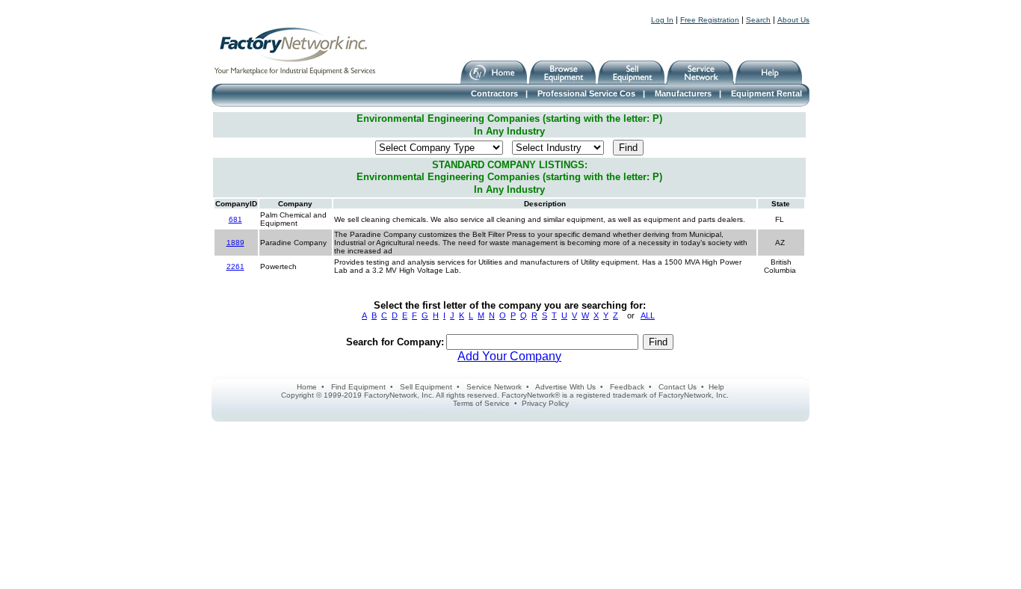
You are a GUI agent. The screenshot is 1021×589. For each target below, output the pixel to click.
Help (716, 387)
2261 (235, 266)
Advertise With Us (565, 387)
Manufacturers (683, 93)
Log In (662, 20)
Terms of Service (481, 403)
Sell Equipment (426, 387)
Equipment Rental (766, 93)
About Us (793, 20)
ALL (648, 315)
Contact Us (677, 387)
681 (235, 219)
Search (758, 20)
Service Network (494, 387)
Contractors (494, 93)
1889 (235, 242)
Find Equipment (358, 387)
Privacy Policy (545, 403)
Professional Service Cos (586, 93)
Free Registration (709, 20)
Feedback (627, 387)
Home (307, 387)
